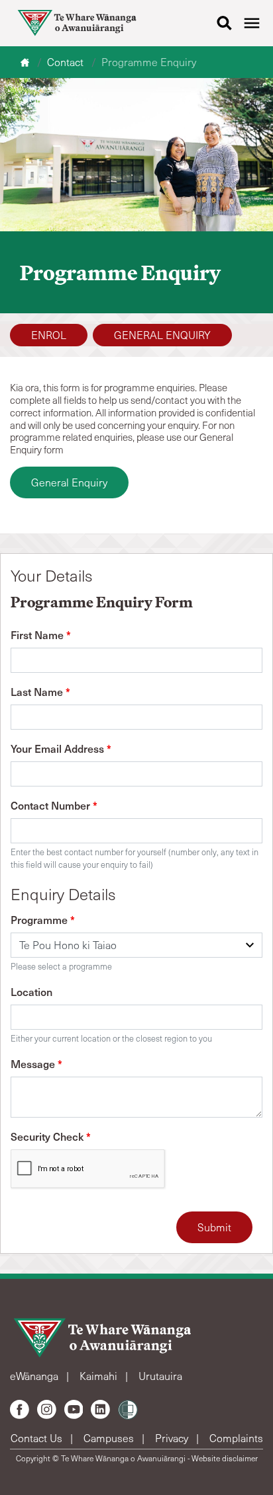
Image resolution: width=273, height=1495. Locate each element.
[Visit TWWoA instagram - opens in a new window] (46, 1409)
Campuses (109, 1438)
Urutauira (160, 1376)
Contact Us (38, 1438)
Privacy (173, 1438)
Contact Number (54, 805)
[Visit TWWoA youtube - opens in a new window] (73, 1409)
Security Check (51, 1136)
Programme (43, 919)
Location (31, 991)
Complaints (236, 1438)
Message (36, 1063)
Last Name (40, 691)
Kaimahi (100, 1376)
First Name (41, 634)
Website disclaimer (224, 1458)
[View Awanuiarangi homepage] (77, 23)
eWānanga (35, 1376)
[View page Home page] (26, 62)
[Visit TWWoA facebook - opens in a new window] (19, 1409)
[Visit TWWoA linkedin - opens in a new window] (100, 1409)
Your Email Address (61, 748)
